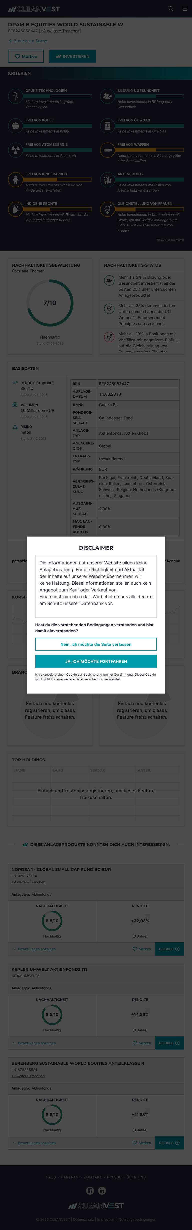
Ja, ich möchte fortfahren (96, 661)
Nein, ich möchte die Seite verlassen (96, 644)
